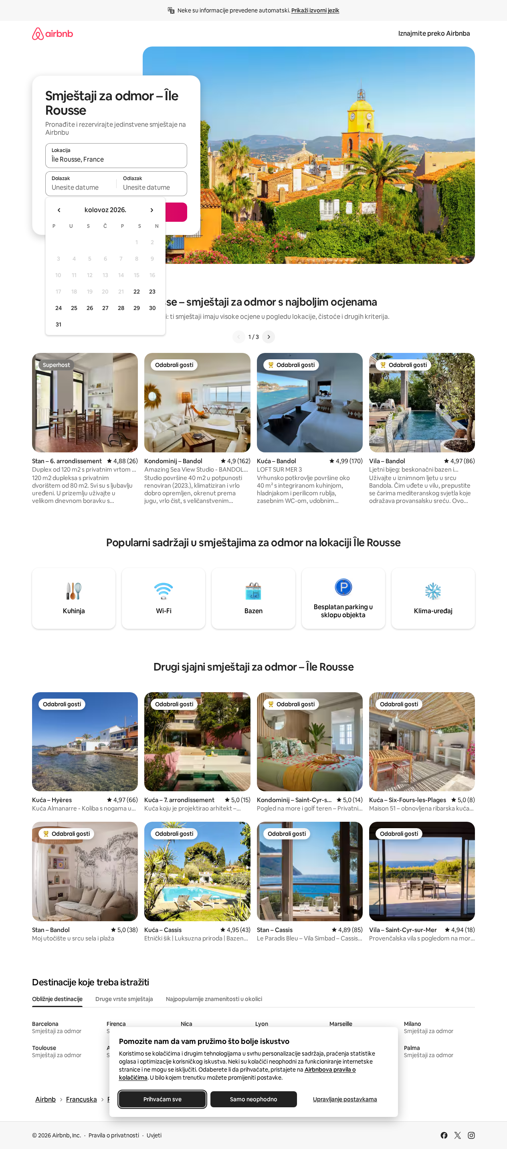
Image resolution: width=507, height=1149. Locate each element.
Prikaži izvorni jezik (315, 10)
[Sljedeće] (268, 336)
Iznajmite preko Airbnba (434, 33)
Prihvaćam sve (162, 1099)
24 (58, 308)
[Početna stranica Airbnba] (52, 33)
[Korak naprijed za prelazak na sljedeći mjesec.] (151, 210)
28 (121, 308)
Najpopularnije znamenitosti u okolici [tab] (214, 999)
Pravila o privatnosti (114, 1135)
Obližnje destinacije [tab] (57, 999)
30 (152, 308)
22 (136, 291)
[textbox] (81, 187)
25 (74, 308)
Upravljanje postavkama (345, 1099)
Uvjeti (154, 1135)
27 (105, 308)
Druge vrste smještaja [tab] (124, 999)
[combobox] (116, 159)
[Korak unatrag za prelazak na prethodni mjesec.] (59, 210)
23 (152, 291)
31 (58, 324)
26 (90, 308)
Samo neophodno (253, 1099)
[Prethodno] (238, 336)
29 (136, 308)
